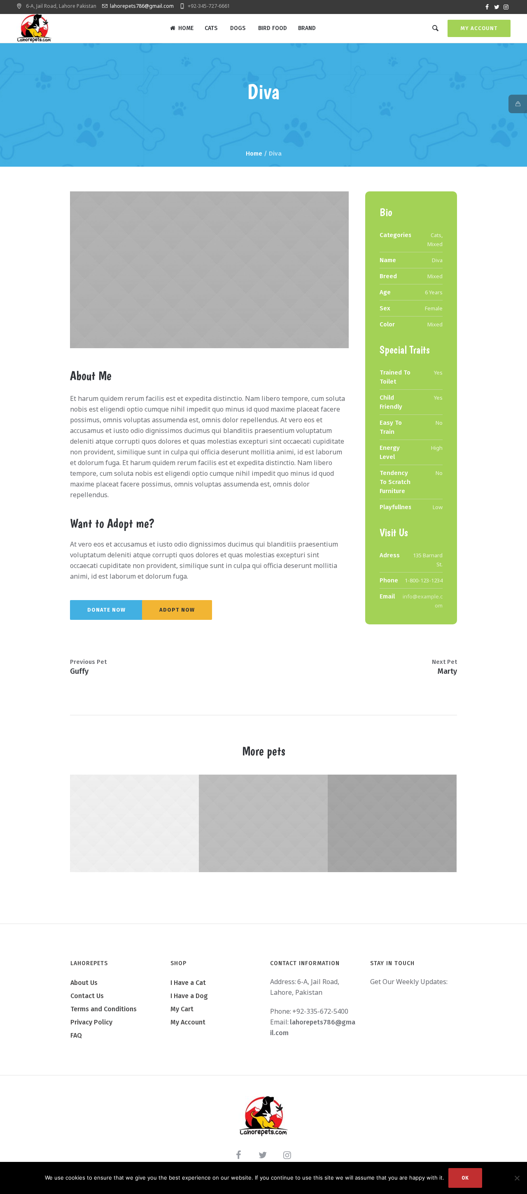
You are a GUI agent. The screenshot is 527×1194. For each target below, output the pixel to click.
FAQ (76, 1035)
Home (254, 153)
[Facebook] (487, 7)
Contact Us (87, 996)
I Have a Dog (189, 996)
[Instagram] (506, 7)
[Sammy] (253, 823)
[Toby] (382, 823)
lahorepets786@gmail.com (142, 5)
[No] (517, 1178)
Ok (465, 1178)
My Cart (182, 1009)
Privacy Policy (91, 1022)
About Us (84, 983)
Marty (447, 671)
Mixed (435, 244)
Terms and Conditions (103, 1009)
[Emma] (124, 823)
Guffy (79, 671)
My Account (479, 28)
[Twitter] (496, 7)
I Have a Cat (188, 983)
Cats (436, 235)
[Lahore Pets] (263, 1116)
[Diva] (209, 269)
